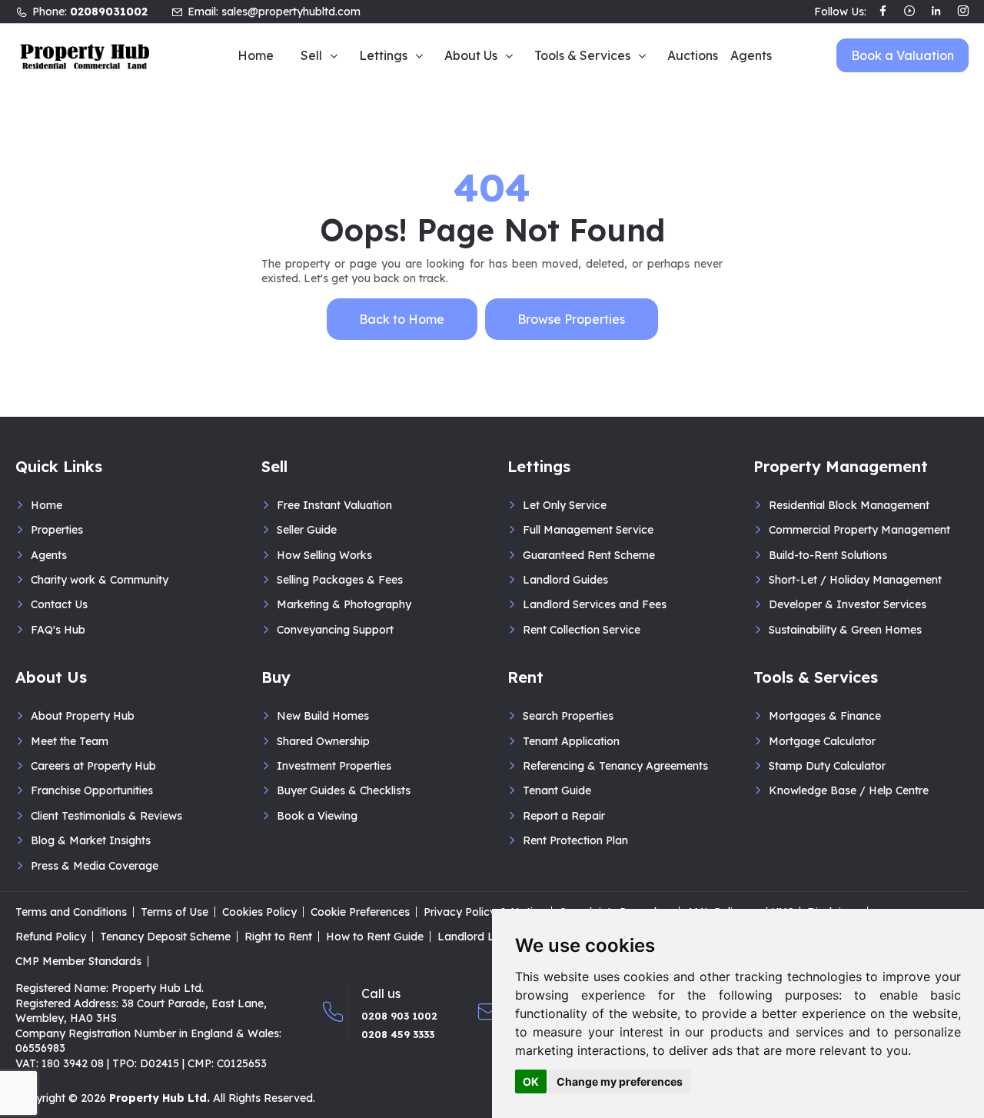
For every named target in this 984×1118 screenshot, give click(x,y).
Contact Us (59, 604)
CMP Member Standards (78, 961)
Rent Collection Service (581, 630)
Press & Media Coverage (94, 866)
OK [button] (531, 1081)
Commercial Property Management (859, 530)
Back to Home (401, 319)
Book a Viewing (317, 816)
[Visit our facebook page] (883, 12)
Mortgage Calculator (822, 741)
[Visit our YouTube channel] (909, 12)
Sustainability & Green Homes (845, 630)
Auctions (692, 55)
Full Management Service (588, 530)
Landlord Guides (565, 580)
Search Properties (568, 716)
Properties (57, 530)
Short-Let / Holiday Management (855, 580)
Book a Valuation (902, 55)
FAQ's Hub (58, 630)
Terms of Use (174, 912)
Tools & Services (582, 55)
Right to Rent (278, 936)
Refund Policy (50, 936)
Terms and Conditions (71, 912)
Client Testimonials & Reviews (106, 816)
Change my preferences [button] (620, 1081)
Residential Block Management (849, 505)
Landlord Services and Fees (595, 604)
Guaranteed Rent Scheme (589, 555)
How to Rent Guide (375, 936)
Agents (751, 55)
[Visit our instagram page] (963, 12)
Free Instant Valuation (334, 505)
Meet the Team (69, 741)
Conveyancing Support (335, 630)
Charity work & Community (99, 580)
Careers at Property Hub (93, 766)
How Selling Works (324, 555)
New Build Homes (323, 716)
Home (256, 55)
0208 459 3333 (397, 1034)
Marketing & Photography (344, 604)
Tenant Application (571, 741)
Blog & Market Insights (91, 840)
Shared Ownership (323, 741)
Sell (311, 55)
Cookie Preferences (360, 912)
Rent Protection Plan (575, 840)
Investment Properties (334, 766)
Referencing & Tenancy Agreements (615, 766)
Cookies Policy (259, 912)
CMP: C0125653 (227, 1063)
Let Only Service (565, 505)
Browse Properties (571, 319)
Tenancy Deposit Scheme (165, 936)
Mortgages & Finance (825, 716)
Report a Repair (564, 816)
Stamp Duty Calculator (827, 766)
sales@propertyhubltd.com (291, 11)
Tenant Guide (557, 790)
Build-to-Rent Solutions (828, 555)
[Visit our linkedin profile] (936, 12)
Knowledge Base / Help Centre (849, 790)
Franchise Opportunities (92, 790)
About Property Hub (83, 716)
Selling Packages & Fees (340, 580)
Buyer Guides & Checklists (344, 790)
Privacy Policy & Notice (484, 912)
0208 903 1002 (399, 1016)
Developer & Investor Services (847, 604)
